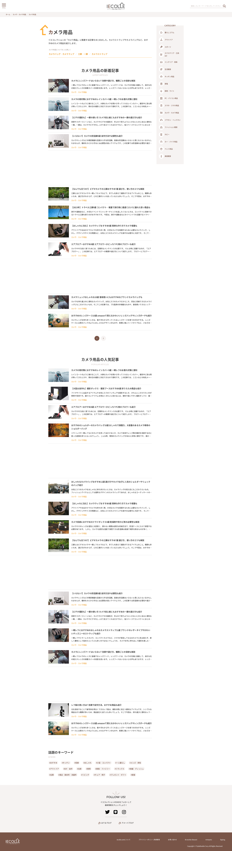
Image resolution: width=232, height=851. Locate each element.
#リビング (85, 775)
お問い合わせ (172, 840)
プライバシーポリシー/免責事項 (149, 840)
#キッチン (66, 762)
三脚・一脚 (83, 53)
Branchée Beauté (191, 840)
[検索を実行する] (224, 6)
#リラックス (119, 769)
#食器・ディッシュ (136, 769)
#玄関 (51, 775)
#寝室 (133, 775)
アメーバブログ (128, 823)
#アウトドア (54, 769)
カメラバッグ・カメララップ (61, 53)
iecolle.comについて (123, 840)
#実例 (88, 769)
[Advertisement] (100, 168)
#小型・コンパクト (103, 762)
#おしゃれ (87, 762)
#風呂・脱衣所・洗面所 (67, 775)
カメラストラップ (99, 53)
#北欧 (79, 769)
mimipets (208, 840)
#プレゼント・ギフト (118, 775)
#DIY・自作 (68, 769)
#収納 (76, 762)
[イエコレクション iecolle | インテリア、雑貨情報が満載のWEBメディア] (116, 6)
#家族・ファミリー (102, 769)
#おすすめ (53, 762)
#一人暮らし (120, 762)
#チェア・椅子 (99, 775)
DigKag (222, 840)
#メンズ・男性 (135, 762)
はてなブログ (106, 823)
